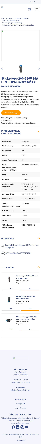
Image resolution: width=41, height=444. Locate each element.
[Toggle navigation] (37, 9)
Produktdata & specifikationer (11, 132)
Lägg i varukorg (9, 113)
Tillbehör (7, 267)
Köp (30, 288)
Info (10, 288)
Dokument (7, 238)
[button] (34, 2)
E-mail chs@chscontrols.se (20, 382)
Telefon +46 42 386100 (20, 380)
